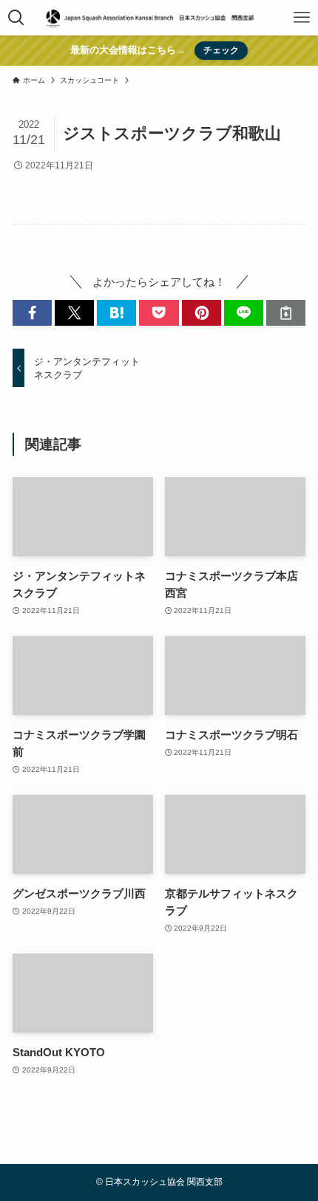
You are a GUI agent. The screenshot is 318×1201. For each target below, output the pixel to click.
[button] (32, 313)
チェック (221, 50)
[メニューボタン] (301, 17)
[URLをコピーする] (285, 313)
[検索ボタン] (16, 17)
